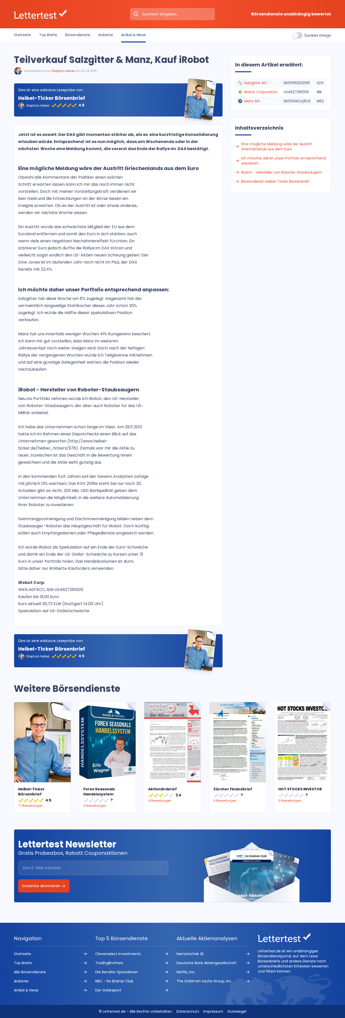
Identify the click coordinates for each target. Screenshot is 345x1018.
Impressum (213, 1011)
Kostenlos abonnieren (41, 885)
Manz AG (252, 101)
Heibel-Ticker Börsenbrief (51, 98)
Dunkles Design (318, 35)
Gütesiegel (236, 1011)
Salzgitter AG (255, 82)
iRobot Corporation (261, 91)
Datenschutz (188, 1011)
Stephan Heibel (63, 71)
